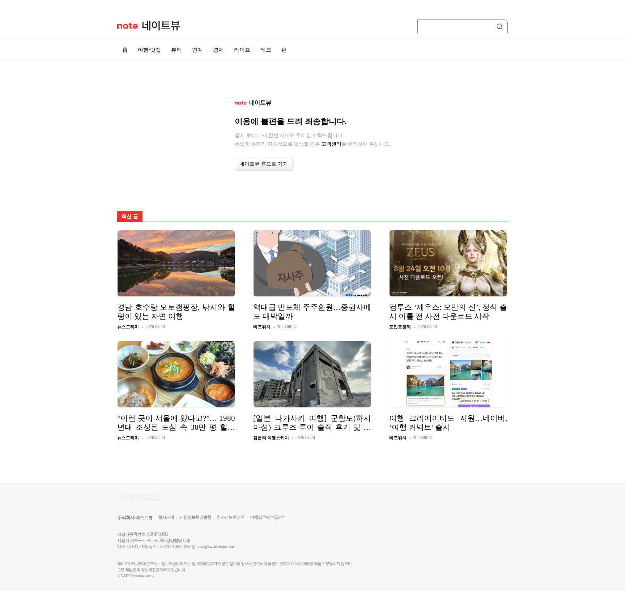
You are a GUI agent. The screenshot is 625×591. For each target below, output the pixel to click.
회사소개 (166, 517)
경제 (218, 50)
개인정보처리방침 (195, 517)
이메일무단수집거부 (268, 517)
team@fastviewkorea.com (215, 546)
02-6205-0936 (137, 546)
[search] (501, 26)
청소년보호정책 (231, 517)
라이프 (242, 50)
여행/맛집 (149, 50)
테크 (265, 50)
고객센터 (331, 144)
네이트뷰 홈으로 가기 (263, 164)
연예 (197, 50)
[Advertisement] (544, 194)
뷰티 (176, 50)
